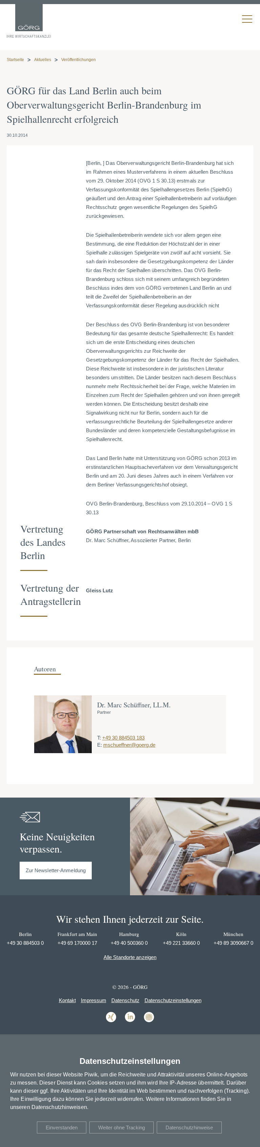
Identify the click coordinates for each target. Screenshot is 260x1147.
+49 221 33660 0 (181, 943)
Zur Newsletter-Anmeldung (56, 870)
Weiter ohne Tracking (121, 1127)
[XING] (111, 1022)
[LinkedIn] (130, 1022)
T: (99, 738)
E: (99, 745)
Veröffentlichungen (78, 59)
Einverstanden (62, 1127)
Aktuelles (42, 59)
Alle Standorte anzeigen (130, 957)
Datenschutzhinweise (189, 1127)
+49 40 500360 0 (129, 943)
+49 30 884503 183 (123, 738)
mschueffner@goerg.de (129, 745)
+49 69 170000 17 (77, 943)
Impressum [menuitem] (93, 1000)
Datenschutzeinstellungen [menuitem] (173, 1000)
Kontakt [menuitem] (67, 1000)
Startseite (15, 59)
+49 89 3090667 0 (233, 943)
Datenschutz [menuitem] (125, 1000)
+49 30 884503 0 (25, 943)
